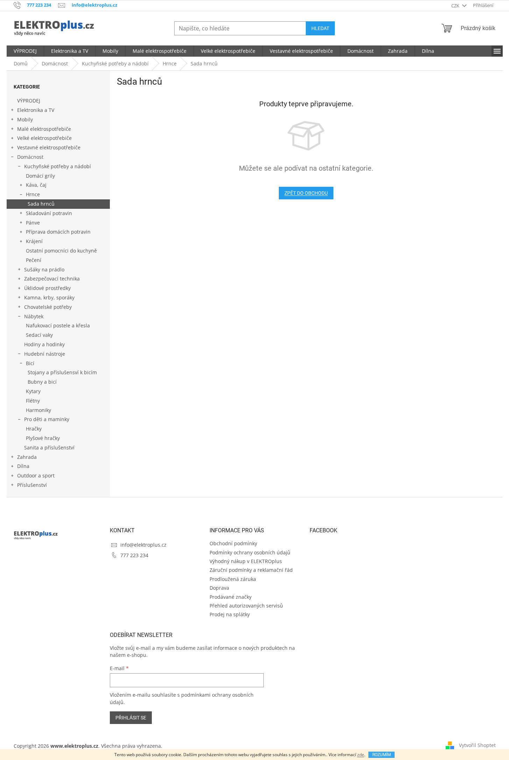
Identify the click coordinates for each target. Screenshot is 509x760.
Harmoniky (38, 410)
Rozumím (381, 754)
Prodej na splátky (230, 614)
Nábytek (33, 316)
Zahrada (27, 457)
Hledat (320, 28)
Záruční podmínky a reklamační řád (251, 570)
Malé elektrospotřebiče (44, 129)
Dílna (23, 466)
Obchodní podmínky (233, 543)
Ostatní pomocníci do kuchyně (61, 250)
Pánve (33, 222)
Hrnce (33, 194)
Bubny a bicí (42, 381)
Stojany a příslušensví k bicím (62, 372)
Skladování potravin (49, 213)
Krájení (34, 241)
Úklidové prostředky (47, 288)
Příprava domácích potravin (58, 231)
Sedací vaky (39, 335)
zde (360, 755)
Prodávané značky (231, 597)
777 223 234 (134, 555)
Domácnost (30, 157)
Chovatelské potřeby (48, 307)
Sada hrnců (41, 203)
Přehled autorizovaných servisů (246, 605)
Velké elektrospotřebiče (44, 138)
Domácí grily (40, 175)
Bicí (30, 363)
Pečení (33, 260)
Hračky (34, 428)
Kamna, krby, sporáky (49, 297)
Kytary (33, 391)
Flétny (33, 400)
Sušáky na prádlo (44, 269)
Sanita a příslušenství (49, 447)
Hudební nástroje (44, 353)
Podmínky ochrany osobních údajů (250, 552)
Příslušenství (32, 485)
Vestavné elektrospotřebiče (48, 147)
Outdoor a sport (36, 475)
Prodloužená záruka (233, 579)
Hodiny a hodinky (44, 344)
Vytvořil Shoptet (477, 745)
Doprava (219, 587)
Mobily (25, 119)
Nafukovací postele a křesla (58, 325)
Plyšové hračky (43, 438)
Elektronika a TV (35, 110)
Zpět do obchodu (306, 193)
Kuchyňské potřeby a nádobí (57, 166)
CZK (455, 5)
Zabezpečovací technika (52, 278)
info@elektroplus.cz (143, 544)
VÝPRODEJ (28, 100)
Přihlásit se (130, 717)
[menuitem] (25, 51)
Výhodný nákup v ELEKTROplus (246, 561)
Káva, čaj (36, 185)
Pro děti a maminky (46, 419)
